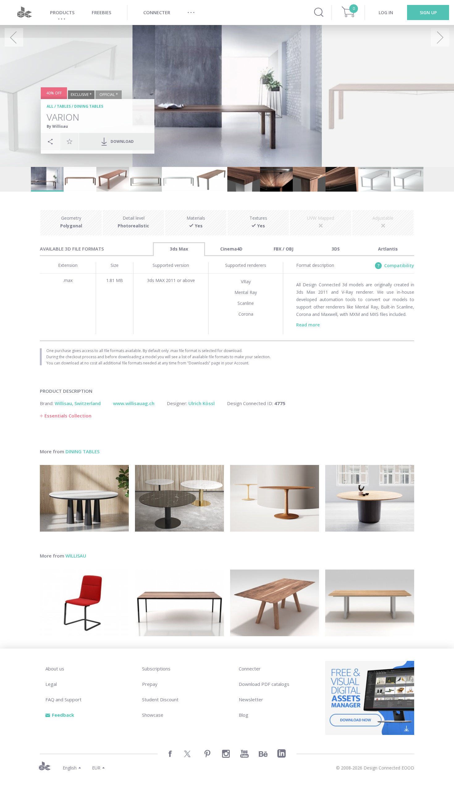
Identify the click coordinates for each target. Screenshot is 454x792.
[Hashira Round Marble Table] (84, 498)
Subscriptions (156, 669)
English (70, 768)
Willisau (75, 556)
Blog (243, 715)
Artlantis (388, 249)
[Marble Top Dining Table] (179, 498)
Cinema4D (231, 249)
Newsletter (251, 699)
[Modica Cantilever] (84, 603)
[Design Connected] (24, 12)
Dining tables (88, 106)
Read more (308, 325)
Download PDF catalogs (264, 684)
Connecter (250, 669)
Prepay (150, 684)
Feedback (63, 715)
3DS (336, 249)
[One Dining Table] (369, 498)
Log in (386, 12)
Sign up (428, 12)
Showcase (152, 715)
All (50, 106)
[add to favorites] (69, 141)
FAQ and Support (63, 699)
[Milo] (369, 603)
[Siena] (274, 603)
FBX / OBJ (283, 249)
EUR (96, 768)
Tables (64, 106)
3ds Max (179, 249)
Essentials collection (67, 416)
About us (54, 669)
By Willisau (57, 126)
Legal (51, 684)
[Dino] (179, 603)
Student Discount (160, 699)
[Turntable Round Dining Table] (274, 498)
